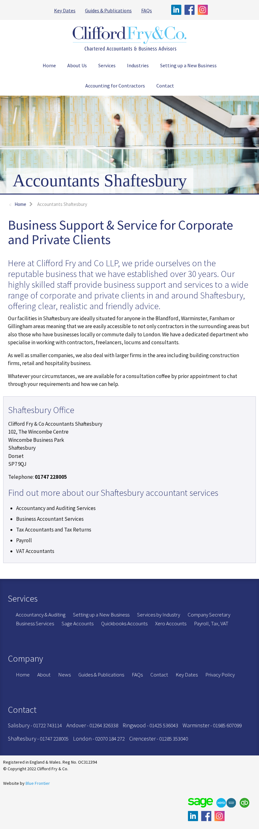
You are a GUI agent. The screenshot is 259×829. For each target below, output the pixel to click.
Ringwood (134, 725)
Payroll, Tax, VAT (211, 623)
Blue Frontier (38, 783)
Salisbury (19, 725)
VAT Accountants (35, 551)
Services (107, 65)
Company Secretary (209, 614)
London (82, 738)
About (44, 674)
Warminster (196, 725)
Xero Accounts (170, 623)
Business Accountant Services (50, 518)
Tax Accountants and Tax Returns (53, 529)
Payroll (24, 540)
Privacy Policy (220, 674)
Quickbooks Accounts (124, 623)
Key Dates (64, 10)
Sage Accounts (77, 623)
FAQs (146, 10)
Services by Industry (158, 614)
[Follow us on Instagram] (203, 10)
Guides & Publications (108, 10)
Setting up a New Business (188, 65)
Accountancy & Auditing (40, 614)
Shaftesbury (22, 738)
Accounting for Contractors (115, 85)
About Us (77, 65)
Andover (76, 725)
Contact (165, 85)
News (64, 674)
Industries (138, 65)
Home (49, 65)
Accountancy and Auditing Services (56, 508)
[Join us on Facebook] (191, 10)
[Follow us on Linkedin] (177, 10)
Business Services (35, 623)
